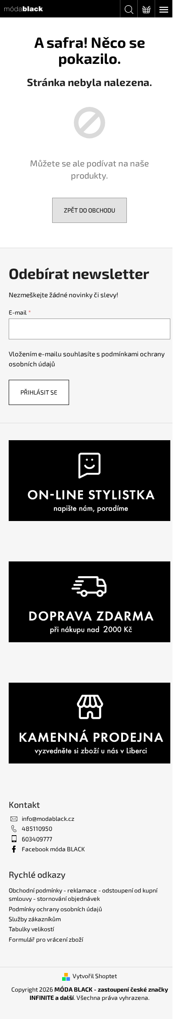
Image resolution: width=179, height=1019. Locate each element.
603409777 (37, 839)
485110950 (37, 828)
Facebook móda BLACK (53, 849)
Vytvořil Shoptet (95, 975)
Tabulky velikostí (31, 929)
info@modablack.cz (48, 818)
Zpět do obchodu (89, 210)
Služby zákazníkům (35, 919)
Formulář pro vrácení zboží (46, 939)
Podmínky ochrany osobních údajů (55, 909)
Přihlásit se (38, 392)
